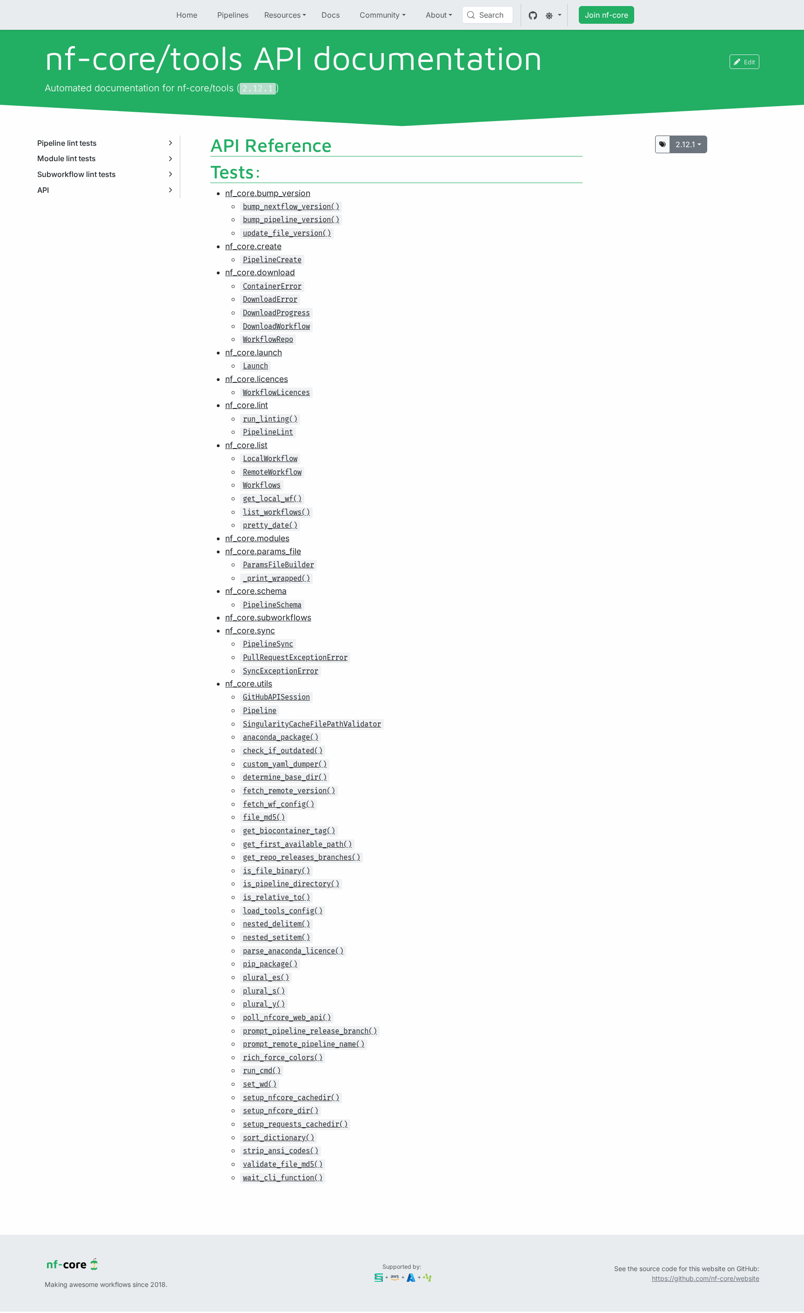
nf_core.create (253, 246)
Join (606, 15)
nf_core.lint (246, 405)
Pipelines (232, 15)
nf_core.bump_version (267, 193)
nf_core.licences (256, 379)
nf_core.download (260, 272)
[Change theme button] (553, 15)
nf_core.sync (250, 630)
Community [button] (380, 15)
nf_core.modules (257, 538)
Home (186, 15)
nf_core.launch (253, 352)
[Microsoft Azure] (411, 1276)
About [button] (436, 15)
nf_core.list (246, 445)
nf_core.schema (256, 591)
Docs (331, 15)
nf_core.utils (248, 683)
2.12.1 (685, 144)
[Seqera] (379, 1276)
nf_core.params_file (263, 551)
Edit (749, 62)
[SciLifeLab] (427, 1276)
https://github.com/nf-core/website (705, 1278)
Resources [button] (282, 15)
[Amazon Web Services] (394, 1276)
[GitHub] (533, 15)
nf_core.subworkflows (268, 617)
